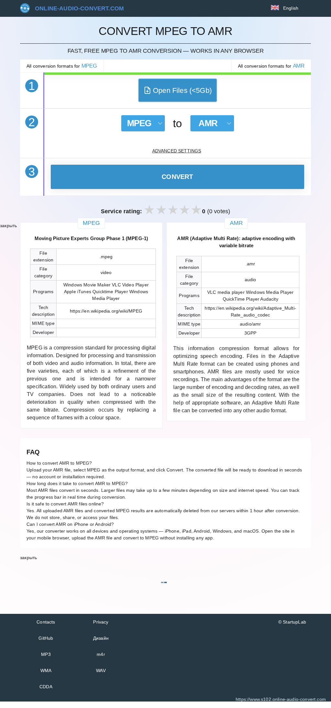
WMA (46, 670)
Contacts (46, 622)
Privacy (100, 622)
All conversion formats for (62, 66)
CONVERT (177, 176)
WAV (101, 670)
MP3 (46, 654)
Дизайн (101, 638)
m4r (101, 654)
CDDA (45, 686)
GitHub (45, 638)
